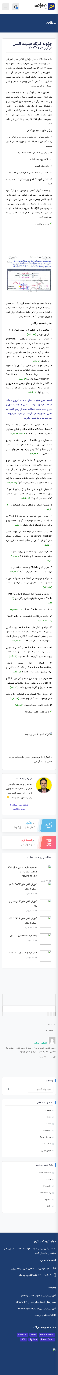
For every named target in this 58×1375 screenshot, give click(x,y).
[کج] (51, 1014)
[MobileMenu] (5, 6)
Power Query (45, 1137)
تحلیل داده (46, 1143)
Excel (49, 1123)
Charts (48, 1110)
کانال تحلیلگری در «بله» (45, 1315)
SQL (49, 1206)
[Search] (8, 1089)
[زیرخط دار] (48, 1014)
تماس (33, 418)
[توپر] (54, 1014)
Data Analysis (45, 1172)
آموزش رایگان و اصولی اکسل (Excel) (38, 1295)
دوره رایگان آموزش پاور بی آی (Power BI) (36, 1302)
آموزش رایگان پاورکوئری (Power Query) (37, 1308)
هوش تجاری (46, 1150)
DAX (49, 1117)
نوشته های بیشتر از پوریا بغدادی (19, 807)
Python (48, 1199)
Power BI (47, 1130)
